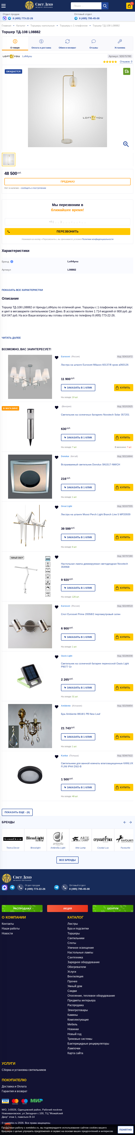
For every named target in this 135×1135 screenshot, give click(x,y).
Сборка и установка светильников (24, 1069)
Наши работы (11, 928)
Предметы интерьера (81, 1000)
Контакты (8, 923)
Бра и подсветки (78, 928)
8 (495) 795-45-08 (89, 18)
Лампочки (74, 1048)
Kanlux (64, 755)
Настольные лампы (80, 952)
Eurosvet (65, 356)
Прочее (72, 981)
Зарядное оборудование (84, 962)
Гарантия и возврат (14, 1091)
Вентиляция (75, 976)
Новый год (74, 1034)
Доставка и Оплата (14, 1086)
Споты (72, 942)
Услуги (72, 971)
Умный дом (75, 986)
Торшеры (74, 933)
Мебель (72, 1024)
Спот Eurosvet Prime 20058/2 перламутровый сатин (90, 614)
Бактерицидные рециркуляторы (88, 1043)
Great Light (66, 506)
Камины (73, 1014)
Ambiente (66, 706)
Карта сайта (75, 1053)
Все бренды (67, 860)
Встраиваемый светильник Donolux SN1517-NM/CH (90, 464)
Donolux (65, 456)
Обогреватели (77, 966)
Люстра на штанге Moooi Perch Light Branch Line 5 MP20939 (95, 514)
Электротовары (78, 1010)
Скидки (72, 990)
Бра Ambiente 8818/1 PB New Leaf (80, 713)
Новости (7, 933)
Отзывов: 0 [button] (126, 61)
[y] (104, 5)
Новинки (73, 1029)
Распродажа (76, 1005)
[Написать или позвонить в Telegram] (9, 18)
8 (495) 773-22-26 (23, 18)
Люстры (73, 923)
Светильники (76, 938)
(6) (17, 812)
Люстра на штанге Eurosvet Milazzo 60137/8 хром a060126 (94, 364)
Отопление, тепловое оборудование (91, 995)
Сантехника (75, 957)
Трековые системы (80, 1038)
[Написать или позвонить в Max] (4, 18)
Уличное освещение (81, 947)
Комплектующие (78, 1019)
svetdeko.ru (32, 1127)
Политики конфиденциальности (97, 239)
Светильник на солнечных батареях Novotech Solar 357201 (95, 414)
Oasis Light (66, 656)
